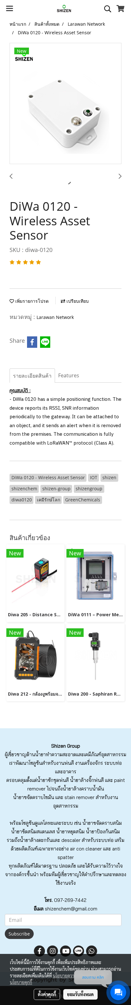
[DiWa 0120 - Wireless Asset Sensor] (65, 103)
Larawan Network (55, 317)
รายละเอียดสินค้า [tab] (32, 375)
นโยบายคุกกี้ (21, 982)
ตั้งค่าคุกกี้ (47, 994)
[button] (105, 8)
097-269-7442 (70, 900)
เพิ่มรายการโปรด (31, 301)
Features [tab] (68, 375)
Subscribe (19, 934)
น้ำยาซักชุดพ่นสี (53, 780)
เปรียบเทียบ (77, 301)
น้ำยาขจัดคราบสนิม (102, 823)
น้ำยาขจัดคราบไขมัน (33, 797)
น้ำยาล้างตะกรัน (36, 840)
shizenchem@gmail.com (71, 909)
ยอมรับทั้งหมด (80, 994)
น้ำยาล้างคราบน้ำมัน (83, 789)
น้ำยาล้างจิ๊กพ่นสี (87, 780)
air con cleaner (86, 849)
